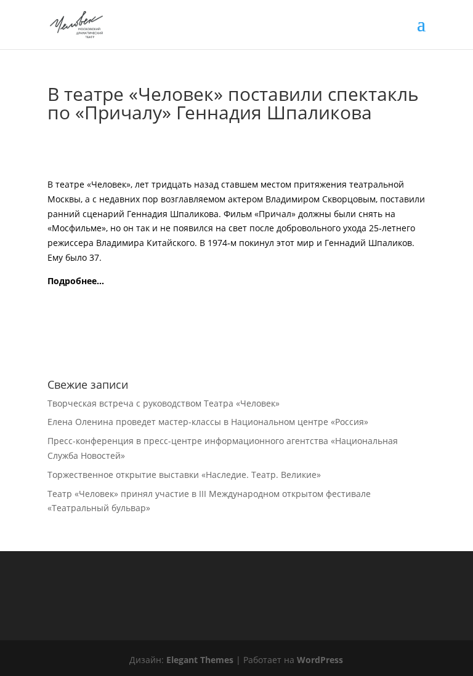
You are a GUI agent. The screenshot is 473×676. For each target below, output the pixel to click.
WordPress (320, 660)
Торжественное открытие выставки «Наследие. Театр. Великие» (184, 474)
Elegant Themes (199, 660)
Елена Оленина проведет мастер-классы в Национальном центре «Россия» (207, 421)
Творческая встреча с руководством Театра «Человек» (163, 403)
